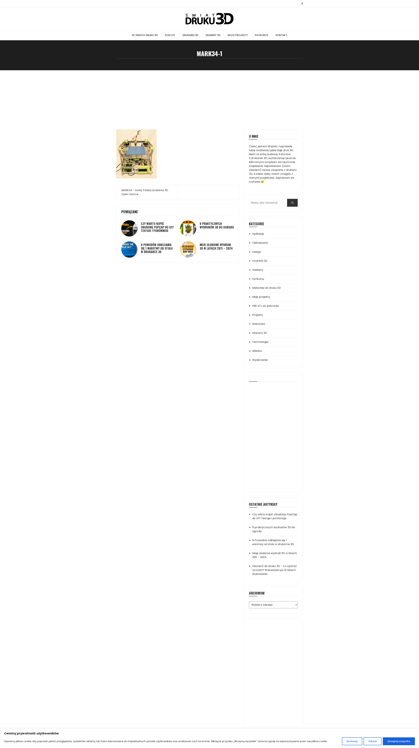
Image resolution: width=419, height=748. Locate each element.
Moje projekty (238, 35)
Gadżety (257, 270)
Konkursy (258, 279)
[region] (209, 738)
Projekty (257, 315)
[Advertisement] (209, 95)
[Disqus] (177, 288)
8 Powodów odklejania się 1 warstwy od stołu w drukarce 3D (157, 248)
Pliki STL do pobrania (265, 306)
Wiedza (257, 351)
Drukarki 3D (191, 35)
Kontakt (281, 35)
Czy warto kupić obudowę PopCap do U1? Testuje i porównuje (157, 227)
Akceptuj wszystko (399, 741)
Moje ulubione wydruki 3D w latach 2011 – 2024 (216, 246)
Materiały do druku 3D (266, 288)
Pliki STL (170, 35)
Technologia (260, 342)
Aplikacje (258, 234)
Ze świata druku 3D (145, 35)
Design (256, 252)
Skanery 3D (213, 35)
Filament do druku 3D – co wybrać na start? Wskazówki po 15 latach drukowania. (274, 570)
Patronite (261, 35)
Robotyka (258, 324)
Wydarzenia (260, 360)
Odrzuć (372, 741)
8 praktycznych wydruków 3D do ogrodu (217, 225)
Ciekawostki (260, 243)
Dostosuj (352, 741)
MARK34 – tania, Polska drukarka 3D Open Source (144, 192)
